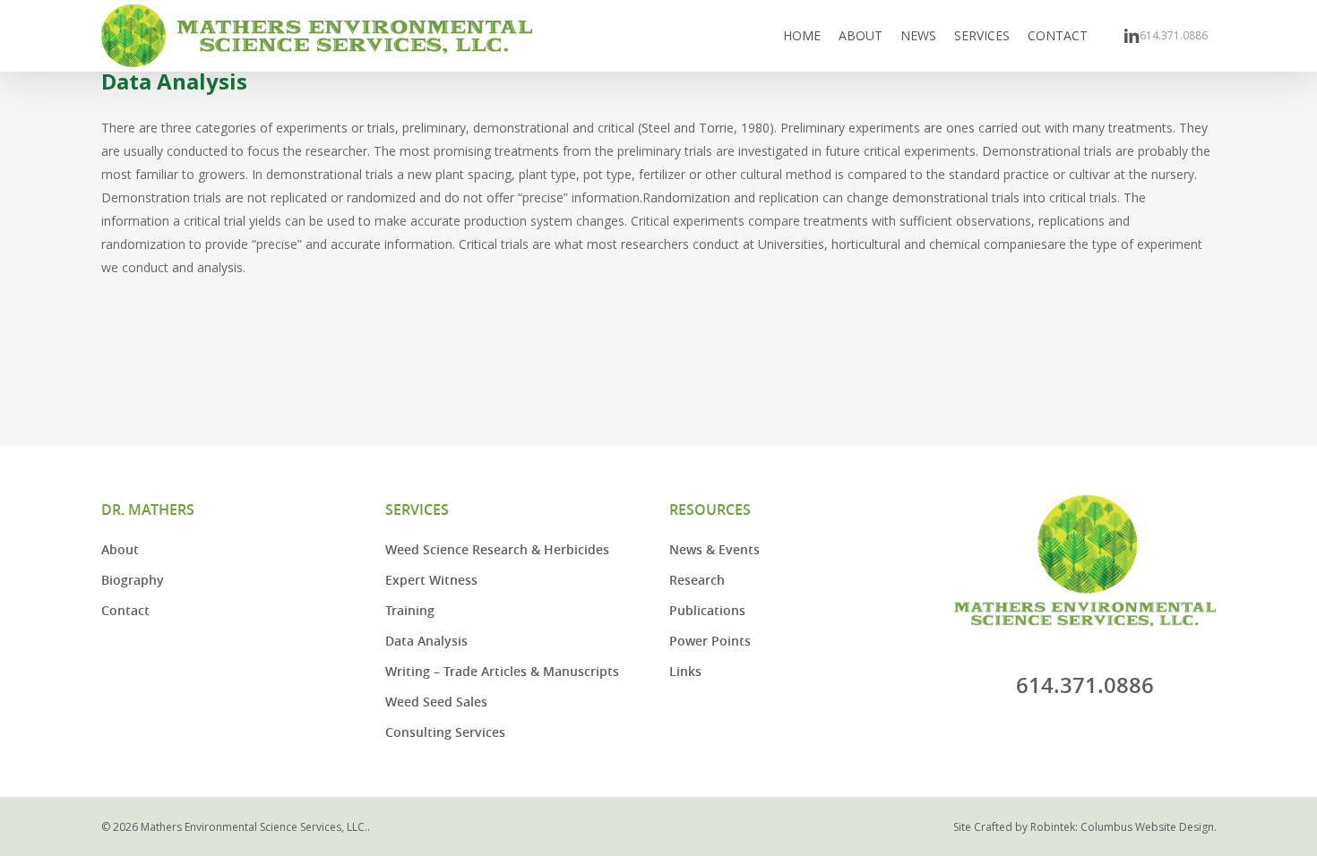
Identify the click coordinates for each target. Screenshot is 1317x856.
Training (410, 610)
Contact (125, 610)
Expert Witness (431, 579)
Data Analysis (426, 640)
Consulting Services (445, 731)
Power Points (710, 640)
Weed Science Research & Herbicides (497, 549)
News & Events (714, 549)
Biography (132, 579)
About (120, 549)
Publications (707, 610)
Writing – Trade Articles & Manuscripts (502, 671)
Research (697, 579)
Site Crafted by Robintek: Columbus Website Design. (1085, 827)
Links (685, 671)
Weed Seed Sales (436, 701)
